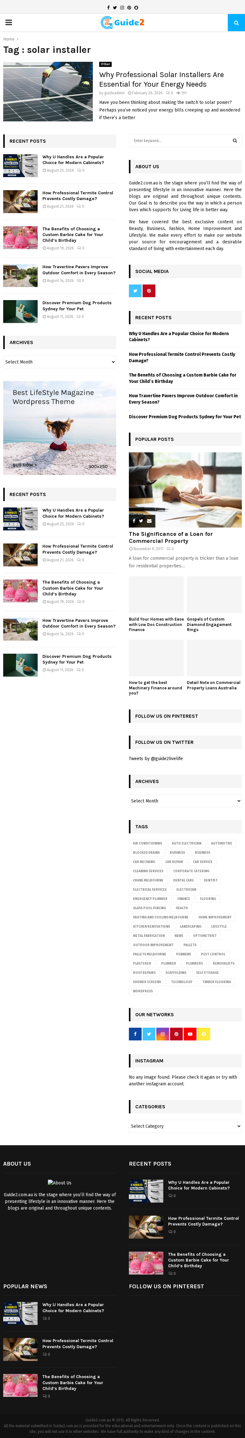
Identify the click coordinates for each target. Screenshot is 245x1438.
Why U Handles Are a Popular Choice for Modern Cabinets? (73, 159)
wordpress (143, 991)
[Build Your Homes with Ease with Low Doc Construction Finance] (156, 594)
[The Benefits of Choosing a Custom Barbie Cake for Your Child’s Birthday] (20, 237)
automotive (221, 843)
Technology (181, 982)
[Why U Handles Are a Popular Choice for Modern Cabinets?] (20, 165)
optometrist (205, 936)
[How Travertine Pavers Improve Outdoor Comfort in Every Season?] (20, 275)
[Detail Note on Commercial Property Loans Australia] (214, 658)
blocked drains (146, 853)
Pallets (190, 945)
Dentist (211, 880)
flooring (208, 899)
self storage (207, 973)
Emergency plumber (150, 899)
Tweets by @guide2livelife (156, 758)
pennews (183, 954)
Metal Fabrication (149, 936)
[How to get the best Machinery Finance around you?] (156, 658)
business (202, 853)
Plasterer (142, 964)
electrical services (150, 890)
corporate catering (191, 871)
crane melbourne (148, 880)
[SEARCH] (235, 140)
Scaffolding (176, 973)
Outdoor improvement (153, 945)
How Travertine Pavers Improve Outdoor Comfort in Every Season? (78, 269)
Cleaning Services (148, 871)
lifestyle (219, 927)
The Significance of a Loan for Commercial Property (171, 537)
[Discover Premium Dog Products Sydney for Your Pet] (20, 311)
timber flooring (216, 982)
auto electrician (186, 843)
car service (202, 862)
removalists (223, 964)
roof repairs (144, 973)
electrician (186, 890)
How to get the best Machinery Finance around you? (155, 688)
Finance (183, 899)
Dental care (183, 880)
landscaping (190, 927)
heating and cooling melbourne (161, 917)
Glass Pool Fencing (149, 908)
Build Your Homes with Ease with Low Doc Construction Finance (156, 624)
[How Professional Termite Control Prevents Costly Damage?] (20, 201)
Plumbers (194, 964)
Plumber (168, 964)
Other (105, 64)
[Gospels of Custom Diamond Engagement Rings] (214, 594)
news (178, 936)
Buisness (177, 853)
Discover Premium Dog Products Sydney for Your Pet (77, 305)
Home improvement (215, 917)
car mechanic (144, 862)
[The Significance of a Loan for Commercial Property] (185, 490)
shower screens (147, 982)
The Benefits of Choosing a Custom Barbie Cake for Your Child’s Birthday (72, 234)
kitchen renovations (151, 927)
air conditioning (147, 843)
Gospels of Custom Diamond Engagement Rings (209, 624)
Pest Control (213, 954)
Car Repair (174, 862)
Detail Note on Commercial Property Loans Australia (214, 685)
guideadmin (114, 93)
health (182, 908)
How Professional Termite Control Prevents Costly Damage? (77, 195)
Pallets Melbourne (149, 954)
